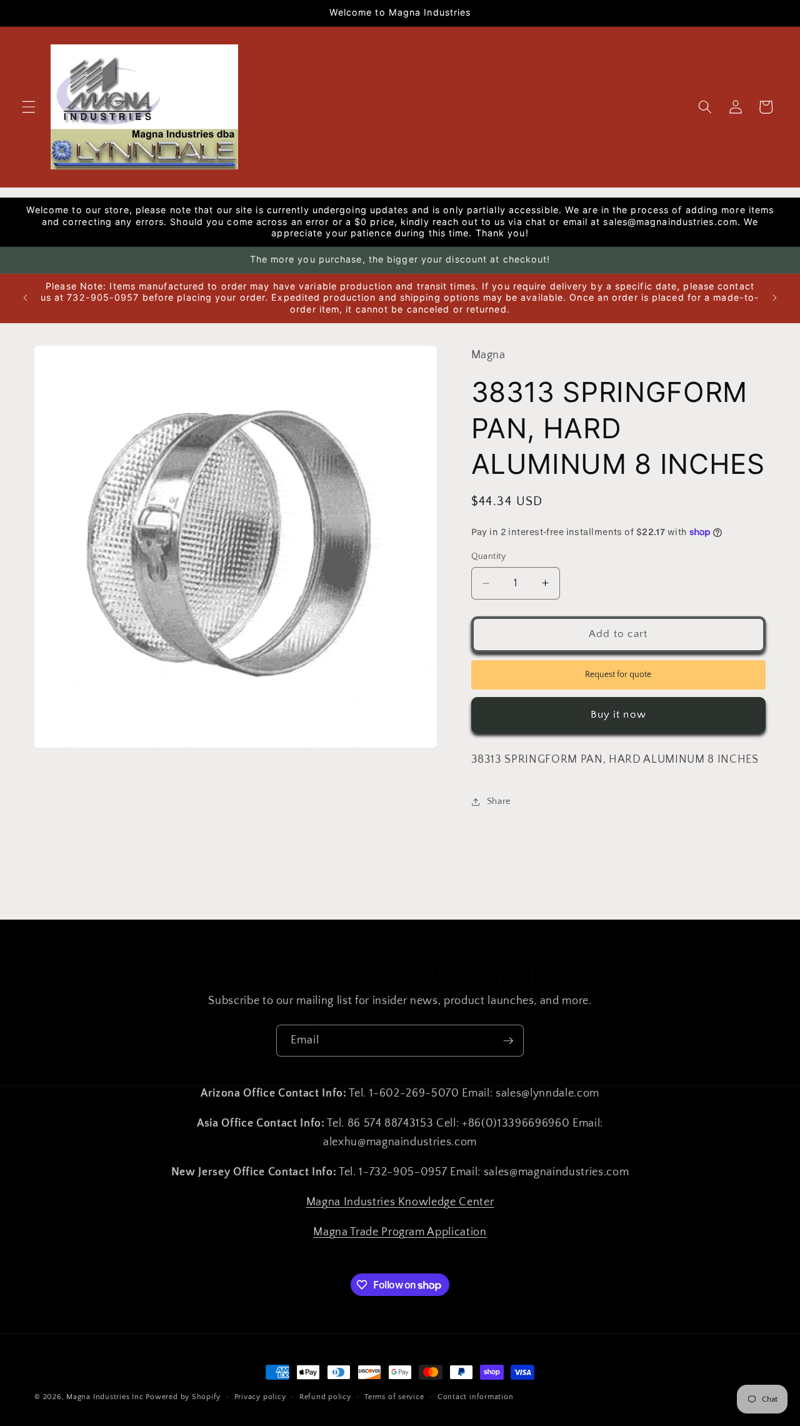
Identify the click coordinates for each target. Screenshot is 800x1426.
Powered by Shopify (183, 1397)
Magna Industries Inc (104, 1397)
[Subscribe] (508, 1041)
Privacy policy (260, 1397)
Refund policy (325, 1397)
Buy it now (618, 714)
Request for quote (618, 675)
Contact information (476, 1397)
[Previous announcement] (25, 298)
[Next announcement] (774, 298)
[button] (29, 107)
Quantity (488, 556)
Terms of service (394, 1397)
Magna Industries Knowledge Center (400, 1202)
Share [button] (499, 801)
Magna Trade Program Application (399, 1232)
